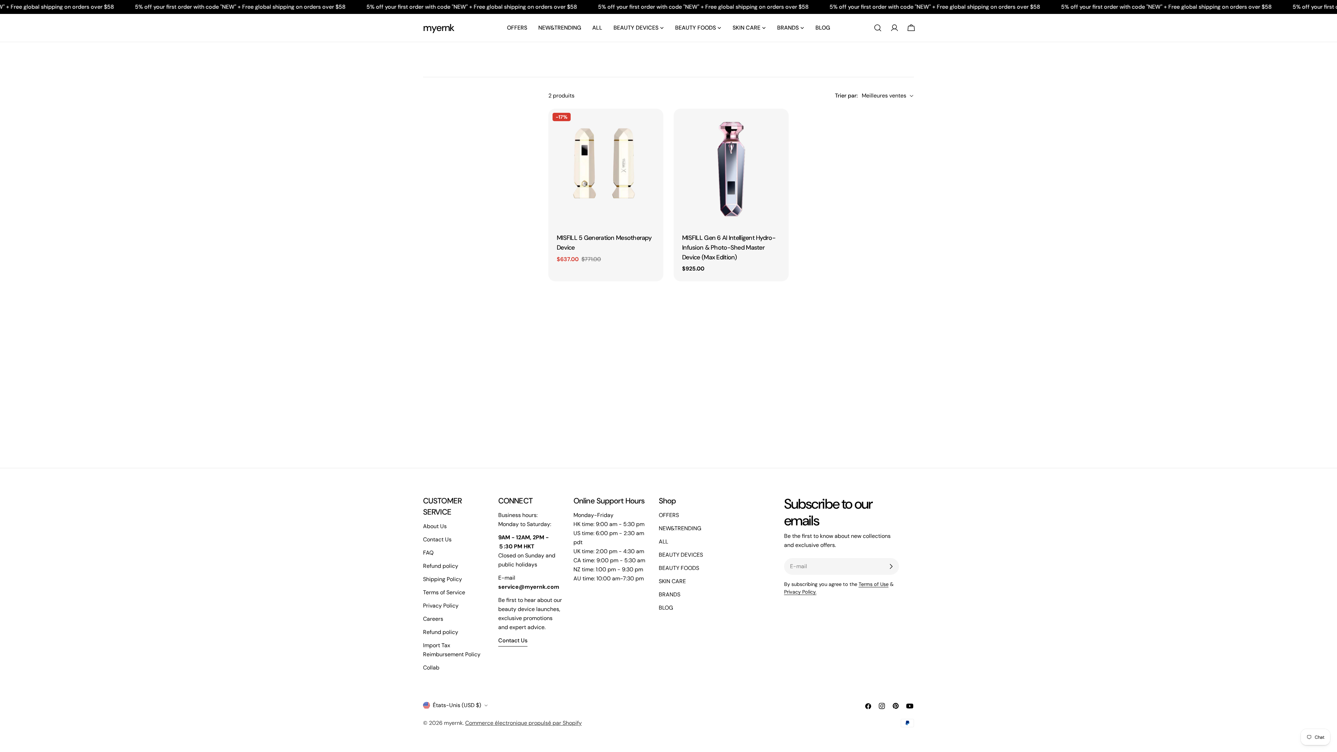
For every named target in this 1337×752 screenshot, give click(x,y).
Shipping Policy (442, 579)
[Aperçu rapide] (653, 124)
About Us (435, 526)
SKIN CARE (672, 581)
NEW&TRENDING (680, 528)
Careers (433, 618)
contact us (512, 640)
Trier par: (846, 95)
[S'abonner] (891, 566)
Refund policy (440, 566)
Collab (431, 667)
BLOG (666, 607)
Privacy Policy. (800, 592)
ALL (663, 541)
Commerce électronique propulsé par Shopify (523, 723)
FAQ (428, 552)
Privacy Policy (441, 605)
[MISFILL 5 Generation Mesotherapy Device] (605, 166)
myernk (438, 27)
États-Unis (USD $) (457, 705)
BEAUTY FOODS (679, 568)
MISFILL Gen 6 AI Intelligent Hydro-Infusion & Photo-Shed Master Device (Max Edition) (728, 247)
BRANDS (669, 594)
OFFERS (669, 515)
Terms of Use (874, 584)
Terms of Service (444, 592)
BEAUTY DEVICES (681, 554)
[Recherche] (878, 28)
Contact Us (437, 539)
